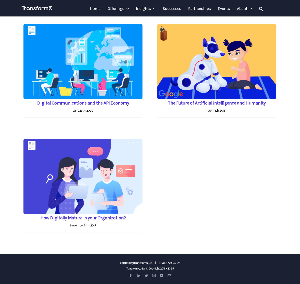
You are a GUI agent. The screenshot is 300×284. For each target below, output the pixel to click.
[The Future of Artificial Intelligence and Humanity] (216, 61)
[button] (261, 8)
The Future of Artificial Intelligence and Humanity (217, 103)
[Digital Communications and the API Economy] (83, 61)
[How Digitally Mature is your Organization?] (83, 176)
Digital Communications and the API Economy (83, 103)
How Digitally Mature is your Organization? (83, 218)
